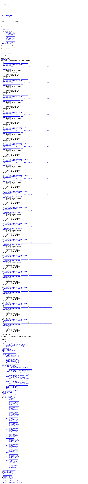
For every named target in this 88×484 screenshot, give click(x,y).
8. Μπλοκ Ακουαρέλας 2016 (12, 364)
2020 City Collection (13, 430)
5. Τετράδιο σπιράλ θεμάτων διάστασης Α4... (13, 112)
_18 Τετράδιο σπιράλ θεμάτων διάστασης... (12, 320)
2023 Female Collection (14, 401)
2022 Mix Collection (13, 413)
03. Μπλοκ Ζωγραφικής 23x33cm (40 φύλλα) (19, 375)
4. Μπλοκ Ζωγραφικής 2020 (12, 381)
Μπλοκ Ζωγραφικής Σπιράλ (9, 365)
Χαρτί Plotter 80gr (7, 472)
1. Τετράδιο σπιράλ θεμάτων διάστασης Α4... (13, 64)
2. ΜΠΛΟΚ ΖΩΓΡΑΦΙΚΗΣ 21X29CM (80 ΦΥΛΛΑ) (20, 369)
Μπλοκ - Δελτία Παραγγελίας (9, 353)
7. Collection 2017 (10, 452)
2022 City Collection (13, 409)
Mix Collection (12, 466)
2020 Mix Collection (13, 434)
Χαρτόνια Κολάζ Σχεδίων (9, 478)
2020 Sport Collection (13, 436)
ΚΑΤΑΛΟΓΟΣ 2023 (10, 33)
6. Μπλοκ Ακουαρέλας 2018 (12, 361)
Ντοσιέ (4, 393)
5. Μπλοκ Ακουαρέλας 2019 (12, 360)
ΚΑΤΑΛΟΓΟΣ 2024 (10, 32)
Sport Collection (12, 467)
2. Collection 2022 (10, 408)
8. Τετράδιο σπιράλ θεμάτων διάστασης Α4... (13, 160)
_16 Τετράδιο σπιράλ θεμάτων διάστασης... (12, 288)
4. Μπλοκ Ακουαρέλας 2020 (12, 359)
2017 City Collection (13, 455)
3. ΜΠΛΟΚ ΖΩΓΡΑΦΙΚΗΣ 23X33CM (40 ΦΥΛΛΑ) (20, 370)
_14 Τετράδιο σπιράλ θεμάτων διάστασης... (12, 256)
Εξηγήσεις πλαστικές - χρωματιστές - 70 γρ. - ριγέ (17, 346)
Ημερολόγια (6, 348)
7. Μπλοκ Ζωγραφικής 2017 (12, 388)
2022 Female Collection (14, 410)
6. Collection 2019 (10, 445)
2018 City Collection (13, 439)
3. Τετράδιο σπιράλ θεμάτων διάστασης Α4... (13, 96)
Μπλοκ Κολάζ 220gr (8, 391)
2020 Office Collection (14, 435)
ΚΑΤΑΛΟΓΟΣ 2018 (10, 39)
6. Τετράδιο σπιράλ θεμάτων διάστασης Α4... (13, 128)
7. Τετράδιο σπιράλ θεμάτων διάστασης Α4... (13, 144)
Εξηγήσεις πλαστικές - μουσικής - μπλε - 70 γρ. (16, 344)
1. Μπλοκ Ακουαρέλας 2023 (12, 355)
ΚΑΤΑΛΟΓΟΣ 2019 (10, 38)
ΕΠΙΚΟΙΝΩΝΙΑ (7, 43)
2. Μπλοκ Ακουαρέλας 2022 (12, 356)
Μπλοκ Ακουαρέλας (7, 354)
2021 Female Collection (14, 420)
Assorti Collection (13, 461)
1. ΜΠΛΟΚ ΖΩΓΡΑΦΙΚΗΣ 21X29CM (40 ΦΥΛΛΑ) (20, 367)
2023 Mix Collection (13, 403)
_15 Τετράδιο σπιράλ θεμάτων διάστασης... (12, 272)
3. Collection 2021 (10, 418)
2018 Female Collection (14, 440)
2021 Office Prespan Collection (15, 427)
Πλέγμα (8, 57)
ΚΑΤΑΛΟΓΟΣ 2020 (10, 37)
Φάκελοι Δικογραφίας (8, 468)
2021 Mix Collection (13, 423)
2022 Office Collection (14, 415)
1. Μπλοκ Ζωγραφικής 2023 (12, 366)
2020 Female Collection (14, 431)
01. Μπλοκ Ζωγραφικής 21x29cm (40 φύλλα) (19, 372)
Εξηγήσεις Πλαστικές (8, 343)
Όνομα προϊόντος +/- (5, 59)
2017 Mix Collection (13, 459)
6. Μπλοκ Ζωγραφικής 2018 (12, 387)
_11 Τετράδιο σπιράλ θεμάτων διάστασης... (12, 208)
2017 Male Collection (13, 457)
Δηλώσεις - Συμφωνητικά (9, 341)
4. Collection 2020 (10, 429)
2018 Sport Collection (13, 444)
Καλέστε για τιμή (7, 65)
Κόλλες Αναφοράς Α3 (8, 349)
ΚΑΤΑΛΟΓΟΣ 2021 (10, 36)
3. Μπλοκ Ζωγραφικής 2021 (12, 376)
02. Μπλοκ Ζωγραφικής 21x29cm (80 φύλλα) (19, 374)
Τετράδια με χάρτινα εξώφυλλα (10, 394)
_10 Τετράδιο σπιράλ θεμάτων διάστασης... (12, 192)
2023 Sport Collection (13, 407)
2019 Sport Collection (13, 451)
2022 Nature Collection (14, 414)
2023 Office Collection (14, 406)
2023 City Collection (13, 399)
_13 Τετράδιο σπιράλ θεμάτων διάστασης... (12, 240)
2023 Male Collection (13, 402)
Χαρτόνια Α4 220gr (7, 476)
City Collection (12, 462)
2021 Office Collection (14, 425)
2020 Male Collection (13, 433)
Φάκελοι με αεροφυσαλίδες (9, 470)
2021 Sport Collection (13, 428)
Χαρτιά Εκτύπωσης (7, 475)
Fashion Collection (13, 463)
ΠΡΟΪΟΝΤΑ (6, 29)
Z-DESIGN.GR (42, 482)
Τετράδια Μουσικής (7, 396)
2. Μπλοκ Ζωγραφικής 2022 (12, 371)
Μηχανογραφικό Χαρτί (8, 351)
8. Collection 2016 (10, 460)
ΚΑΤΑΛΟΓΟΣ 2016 (10, 42)
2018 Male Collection (13, 441)
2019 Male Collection (13, 449)
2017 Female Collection (14, 456)
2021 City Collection (13, 419)
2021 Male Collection (13, 422)
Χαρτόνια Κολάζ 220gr (8, 477)
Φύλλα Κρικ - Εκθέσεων (8, 471)
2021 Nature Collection (14, 424)
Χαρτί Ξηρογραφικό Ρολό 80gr (10, 473)
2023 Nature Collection (14, 404)
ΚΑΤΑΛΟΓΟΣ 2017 (10, 41)
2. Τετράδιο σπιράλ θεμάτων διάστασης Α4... (13, 80)
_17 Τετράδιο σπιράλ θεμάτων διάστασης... (12, 304)
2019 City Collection (13, 446)
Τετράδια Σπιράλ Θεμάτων (9, 397)
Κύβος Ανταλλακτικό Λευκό (9, 350)
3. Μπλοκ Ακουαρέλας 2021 (12, 357)
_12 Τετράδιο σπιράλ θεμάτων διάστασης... (12, 224)
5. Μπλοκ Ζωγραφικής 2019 (12, 386)
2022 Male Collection (13, 412)
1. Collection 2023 (10, 398)
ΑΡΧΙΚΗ (5, 28)
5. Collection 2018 (10, 438)
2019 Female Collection (14, 447)
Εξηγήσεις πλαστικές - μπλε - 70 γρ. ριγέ (15, 345)
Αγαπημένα (5, 4)
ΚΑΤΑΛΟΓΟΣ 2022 (10, 34)
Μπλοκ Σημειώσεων (7, 392)
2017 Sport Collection (13, 454)
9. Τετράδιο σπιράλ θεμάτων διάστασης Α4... (13, 176)
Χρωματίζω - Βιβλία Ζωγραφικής (10, 480)
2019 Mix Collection (13, 450)
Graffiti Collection (13, 465)
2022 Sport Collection (13, 417)
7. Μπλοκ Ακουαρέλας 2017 (12, 362)
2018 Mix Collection (13, 443)
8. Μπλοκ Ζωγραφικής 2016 (12, 390)
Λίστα (12, 57)
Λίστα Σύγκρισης (7, 6)
